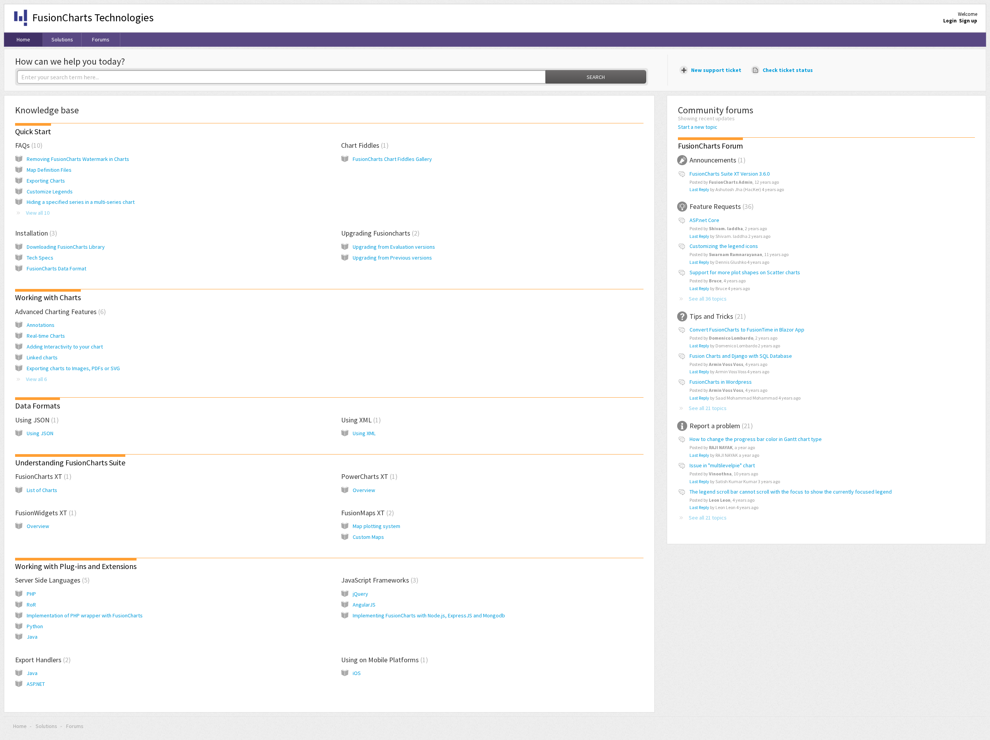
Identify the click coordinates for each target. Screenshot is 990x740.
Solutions (62, 39)
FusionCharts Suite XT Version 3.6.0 (730, 173)
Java (32, 636)
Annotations (41, 324)
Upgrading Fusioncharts (379, 233)
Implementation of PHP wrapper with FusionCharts (85, 615)
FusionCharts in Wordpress (721, 381)
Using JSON (35, 419)
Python (35, 626)
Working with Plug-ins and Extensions (76, 566)
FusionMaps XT (366, 512)
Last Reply (699, 189)
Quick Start (33, 131)
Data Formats (37, 405)
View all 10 (38, 212)
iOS (357, 673)
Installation (35, 233)
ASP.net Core (704, 220)
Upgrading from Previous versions (392, 257)
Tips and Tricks (717, 316)
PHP (31, 593)
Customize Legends (50, 191)
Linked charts (42, 357)
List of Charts (42, 490)
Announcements (716, 160)
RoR (31, 604)
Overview (364, 490)
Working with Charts (48, 297)
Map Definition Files (49, 169)
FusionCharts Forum (710, 145)
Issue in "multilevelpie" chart (722, 465)
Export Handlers (41, 659)
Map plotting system (376, 526)
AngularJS (364, 604)
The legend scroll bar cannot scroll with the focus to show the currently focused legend (791, 491)
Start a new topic (697, 126)
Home (23, 39)
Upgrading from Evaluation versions (394, 246)
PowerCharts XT (368, 476)
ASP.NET (36, 683)
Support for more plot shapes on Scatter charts (745, 272)
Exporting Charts (46, 180)
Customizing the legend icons (724, 246)
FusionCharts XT (42, 476)
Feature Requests (720, 206)
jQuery (360, 593)
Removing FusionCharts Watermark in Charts (78, 159)
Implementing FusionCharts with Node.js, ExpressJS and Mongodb (429, 615)
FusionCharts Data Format (56, 268)
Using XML (360, 419)
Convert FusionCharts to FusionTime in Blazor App (747, 329)
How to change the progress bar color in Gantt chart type (756, 439)
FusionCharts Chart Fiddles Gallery (392, 159)
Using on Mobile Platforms (383, 659)
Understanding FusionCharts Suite (70, 462)
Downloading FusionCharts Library (66, 246)
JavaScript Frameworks (378, 580)
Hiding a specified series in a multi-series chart (81, 201)
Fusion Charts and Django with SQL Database (741, 355)
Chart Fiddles (363, 145)
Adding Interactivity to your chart (65, 346)
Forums (100, 39)
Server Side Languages (51, 580)
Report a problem (720, 425)
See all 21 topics (708, 408)
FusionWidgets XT (44, 512)
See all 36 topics (708, 298)
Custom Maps (368, 536)
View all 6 (36, 379)
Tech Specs (40, 257)
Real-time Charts (46, 335)
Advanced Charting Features (59, 311)
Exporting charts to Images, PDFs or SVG (73, 368)
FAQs (27, 145)
